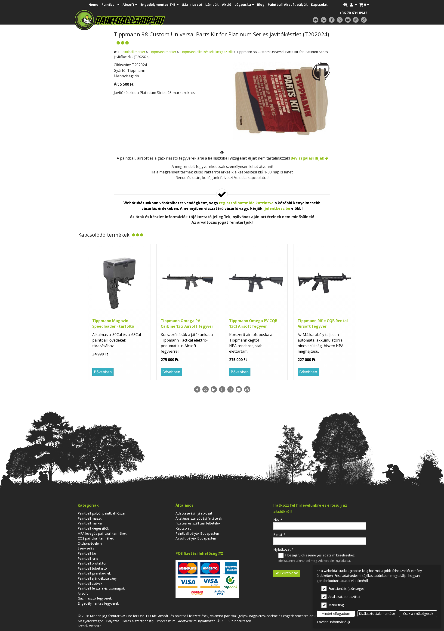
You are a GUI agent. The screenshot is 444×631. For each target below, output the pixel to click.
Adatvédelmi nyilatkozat (334, 561)
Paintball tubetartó (92, 568)
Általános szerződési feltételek (199, 518)
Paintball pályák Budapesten (197, 533)
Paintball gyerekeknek (94, 573)
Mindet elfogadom (335, 613)
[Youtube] (348, 20)
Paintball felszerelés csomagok (101, 588)
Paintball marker (90, 523)
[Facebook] (331, 20)
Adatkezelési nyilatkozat (194, 513)
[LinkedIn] (213, 389)
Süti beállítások (239, 621)
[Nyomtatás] (247, 389)
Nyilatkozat (283, 549)
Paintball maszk (90, 518)
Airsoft (83, 593)
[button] (364, 4)
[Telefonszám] (323, 20)
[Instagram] (355, 20)
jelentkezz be (277, 208)
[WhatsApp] (230, 389)
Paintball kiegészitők (93, 528)
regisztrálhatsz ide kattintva (246, 202)
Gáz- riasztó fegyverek (95, 598)
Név (277, 519)
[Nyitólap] (152, 19)
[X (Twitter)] (339, 20)
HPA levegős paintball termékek (102, 533)
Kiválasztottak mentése (377, 613)
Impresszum (166, 621)
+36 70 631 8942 (353, 13)
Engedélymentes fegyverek (98, 603)
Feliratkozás (289, 573)
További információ (331, 622)
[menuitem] (364, 4)
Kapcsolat (183, 528)
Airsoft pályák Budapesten (196, 538)
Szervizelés (86, 548)
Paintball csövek (90, 583)
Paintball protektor (92, 563)
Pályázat (112, 621)
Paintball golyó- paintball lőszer (102, 513)
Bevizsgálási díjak (307, 158)
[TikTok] (364, 20)
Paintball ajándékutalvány (97, 578)
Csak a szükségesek (418, 613)
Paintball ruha (88, 558)
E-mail (279, 534)
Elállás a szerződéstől (138, 621)
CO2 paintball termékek (96, 538)
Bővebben (103, 371)
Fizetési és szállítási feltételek (198, 523)
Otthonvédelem (90, 543)
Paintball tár (87, 553)
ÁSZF (221, 621)
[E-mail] (315, 20)
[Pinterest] (222, 389)
